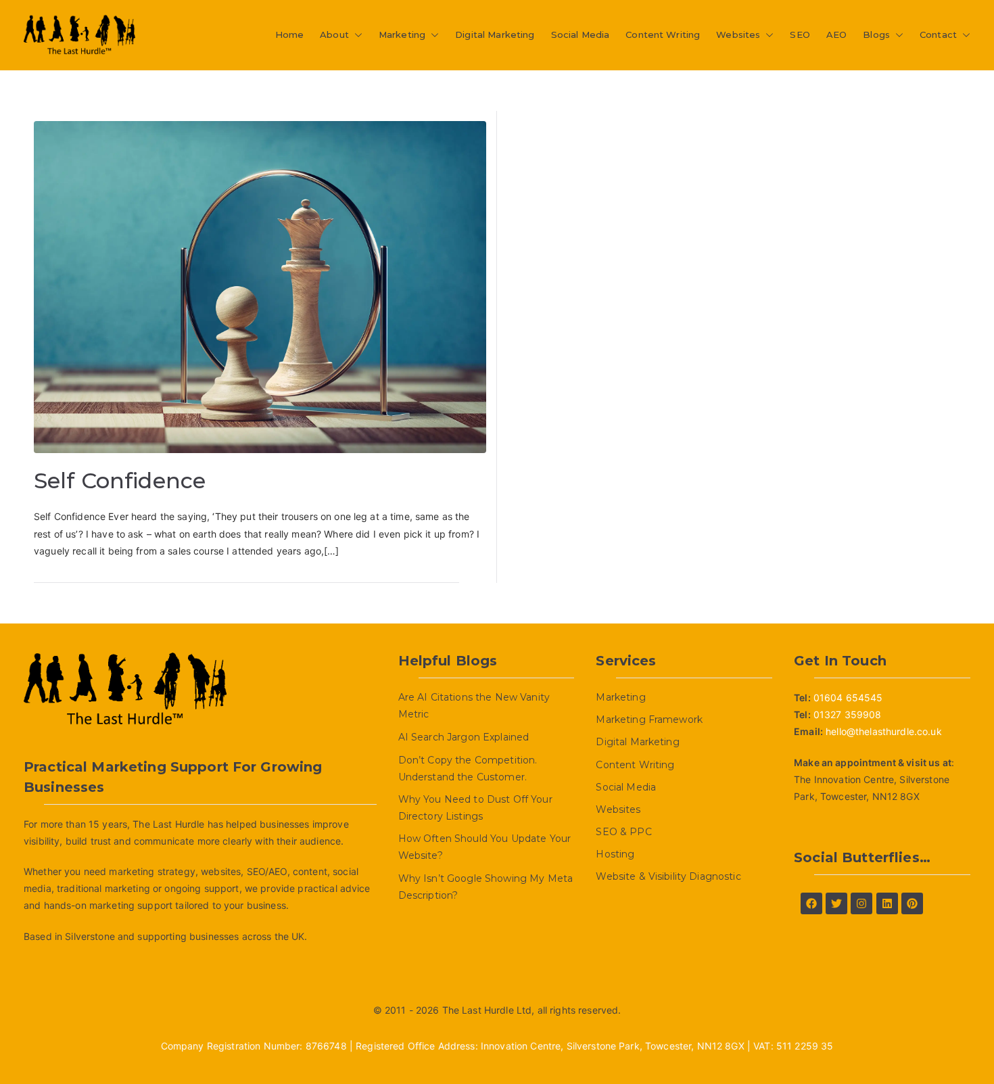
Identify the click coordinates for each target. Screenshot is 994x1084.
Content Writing (662, 34)
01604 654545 (848, 697)
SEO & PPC (623, 832)
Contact (938, 34)
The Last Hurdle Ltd (487, 1010)
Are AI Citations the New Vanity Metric (474, 705)
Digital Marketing (494, 34)
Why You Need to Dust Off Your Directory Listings (475, 807)
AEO (836, 34)
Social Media (580, 34)
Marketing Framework (649, 719)
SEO (799, 34)
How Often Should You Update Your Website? (484, 847)
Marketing (402, 34)
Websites (738, 34)
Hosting (615, 854)
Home (289, 34)
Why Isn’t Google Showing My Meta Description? (485, 886)
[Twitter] (836, 903)
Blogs (876, 34)
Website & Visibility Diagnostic (668, 876)
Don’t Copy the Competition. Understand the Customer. (468, 768)
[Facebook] (811, 903)
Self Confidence (120, 480)
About (334, 34)
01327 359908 (847, 714)
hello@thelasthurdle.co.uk (884, 731)
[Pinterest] (912, 903)
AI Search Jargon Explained (463, 737)
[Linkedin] (887, 903)
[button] (355, 35)
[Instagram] (861, 903)
